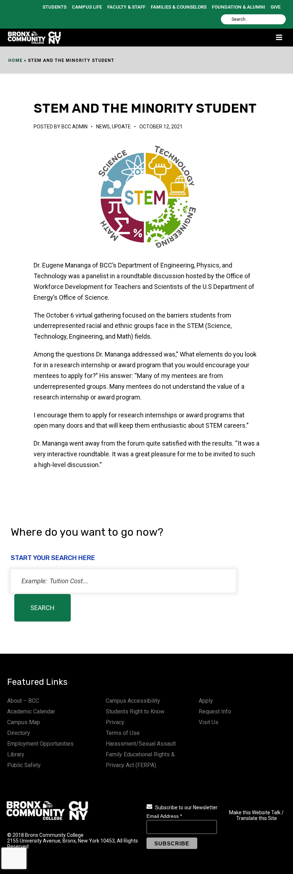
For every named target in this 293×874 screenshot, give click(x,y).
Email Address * (164, 816)
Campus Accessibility (133, 700)
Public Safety (24, 765)
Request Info (215, 711)
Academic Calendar (31, 711)
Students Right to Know (135, 711)
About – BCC (23, 700)
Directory (18, 733)
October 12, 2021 (161, 126)
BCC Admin (74, 126)
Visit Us (208, 722)
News (103, 126)
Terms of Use (123, 733)
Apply (206, 700)
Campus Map (23, 722)
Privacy (115, 722)
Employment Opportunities (40, 743)
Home (15, 60)
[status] (123, 581)
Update (121, 126)
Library (15, 754)
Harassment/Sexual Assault (141, 743)
